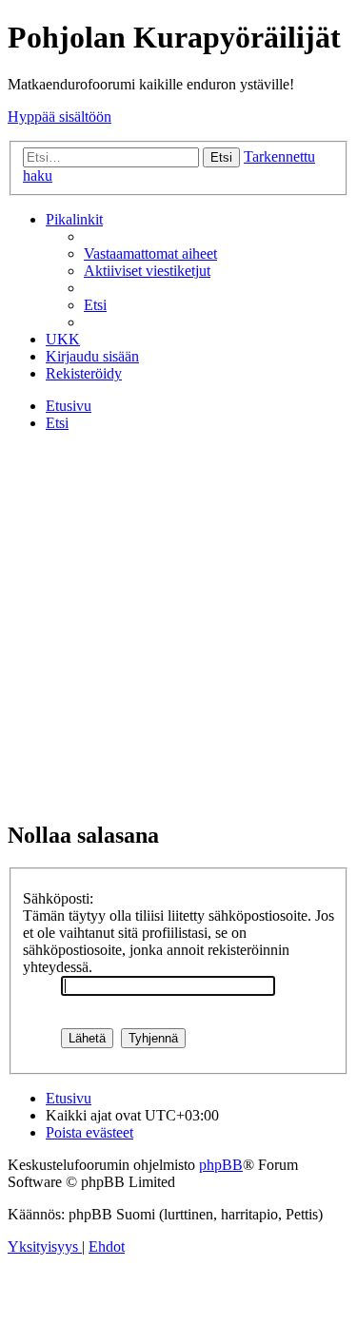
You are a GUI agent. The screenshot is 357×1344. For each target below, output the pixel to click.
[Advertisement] (178, 625)
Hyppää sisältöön (59, 116)
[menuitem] (150, 253)
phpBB (221, 1165)
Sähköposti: (58, 898)
